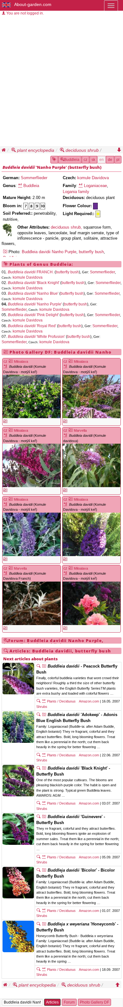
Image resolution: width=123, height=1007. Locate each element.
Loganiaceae (95, 185)
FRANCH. (30, 272)
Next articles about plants (30, 659)
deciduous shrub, (67, 227)
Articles (52, 1002)
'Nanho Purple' (51, 167)
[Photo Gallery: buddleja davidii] (44, 870)
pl (118, 159)
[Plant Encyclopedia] (54, 159)
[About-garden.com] (6, 4)
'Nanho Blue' (32, 293)
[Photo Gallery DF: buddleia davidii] (5, 421)
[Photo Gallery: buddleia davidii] (44, 666)
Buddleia (71, 159)
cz (85, 159)
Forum (69, 1002)
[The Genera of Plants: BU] (20, 185)
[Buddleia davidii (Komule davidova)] (91, 465)
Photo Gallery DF (94, 1002)
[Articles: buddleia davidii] (38, 666)
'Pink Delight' (33, 315)
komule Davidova (93, 177)
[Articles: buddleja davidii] (38, 870)
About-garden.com (32, 4)
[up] (117, 984)
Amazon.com (89, 701)
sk (93, 159)
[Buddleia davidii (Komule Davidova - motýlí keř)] (32, 396)
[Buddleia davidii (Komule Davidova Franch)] (32, 603)
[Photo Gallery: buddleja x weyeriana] (44, 924)
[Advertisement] (61, 81)
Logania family (76, 191)
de (110, 159)
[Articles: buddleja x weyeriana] (38, 924)
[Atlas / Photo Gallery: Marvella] (70, 430)
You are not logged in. (24, 13)
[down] (119, 150)
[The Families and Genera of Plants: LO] (81, 185)
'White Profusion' (36, 336)
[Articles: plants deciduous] (38, 701)
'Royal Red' (31, 326)
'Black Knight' (33, 283)
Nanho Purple (64, 251)
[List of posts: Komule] (6, 366)
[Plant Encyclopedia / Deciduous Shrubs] (7, 230)
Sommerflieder (34, 177)
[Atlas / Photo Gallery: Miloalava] (11, 361)
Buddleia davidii (19, 167)
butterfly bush (84, 167)
